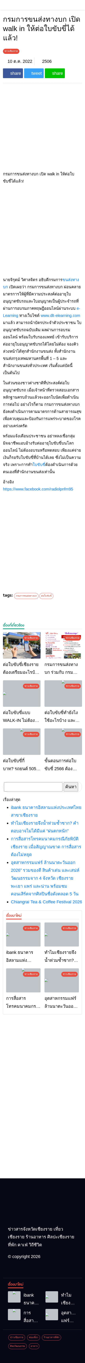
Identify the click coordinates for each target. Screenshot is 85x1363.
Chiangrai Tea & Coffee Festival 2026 (46, 901)
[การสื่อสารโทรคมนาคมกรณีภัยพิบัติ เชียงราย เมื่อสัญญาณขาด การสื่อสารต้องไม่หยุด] (23, 980)
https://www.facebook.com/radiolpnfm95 (38, 489)
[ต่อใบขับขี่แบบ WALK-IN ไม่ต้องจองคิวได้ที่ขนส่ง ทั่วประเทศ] (22, 693)
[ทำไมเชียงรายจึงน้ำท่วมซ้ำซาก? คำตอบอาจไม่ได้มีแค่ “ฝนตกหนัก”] (61, 934)
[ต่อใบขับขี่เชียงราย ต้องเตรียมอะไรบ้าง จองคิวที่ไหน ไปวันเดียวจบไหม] (22, 645)
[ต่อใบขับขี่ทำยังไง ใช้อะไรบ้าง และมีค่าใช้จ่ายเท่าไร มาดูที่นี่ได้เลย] (63, 693)
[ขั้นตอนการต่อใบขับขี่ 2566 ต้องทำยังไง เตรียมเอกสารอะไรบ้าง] (63, 741)
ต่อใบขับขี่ (46, 595)
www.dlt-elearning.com (60, 315)
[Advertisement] (42, 230)
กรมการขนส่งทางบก (26, 595)
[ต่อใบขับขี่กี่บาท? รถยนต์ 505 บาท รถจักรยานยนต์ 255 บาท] (22, 741)
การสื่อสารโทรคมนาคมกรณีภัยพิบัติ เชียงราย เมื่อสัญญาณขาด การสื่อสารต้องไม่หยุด (46, 846)
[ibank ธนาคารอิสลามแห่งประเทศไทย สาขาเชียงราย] (23, 934)
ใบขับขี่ (39, 464)
